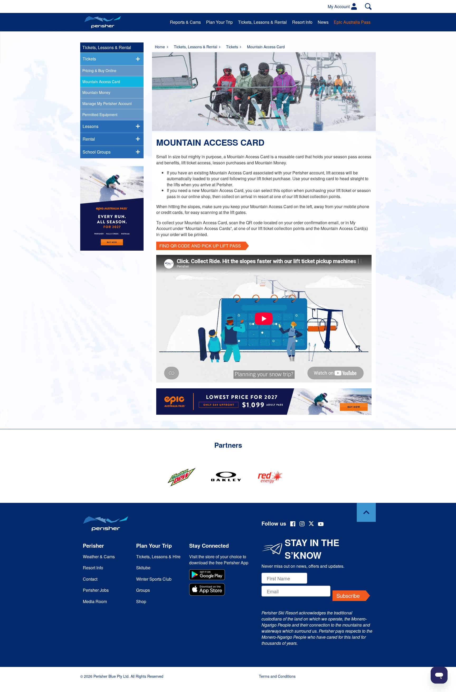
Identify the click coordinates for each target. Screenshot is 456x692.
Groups (143, 590)
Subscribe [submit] (348, 595)
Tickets (232, 46)
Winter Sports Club (154, 579)
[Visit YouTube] (321, 524)
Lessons (90, 126)
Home (160, 46)
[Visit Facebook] (292, 524)
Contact (90, 579)
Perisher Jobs (96, 590)
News (323, 22)
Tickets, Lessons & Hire (158, 556)
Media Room (95, 601)
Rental (89, 139)
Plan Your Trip (219, 22)
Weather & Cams (99, 556)
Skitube (143, 568)
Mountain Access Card (101, 81)
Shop (141, 601)
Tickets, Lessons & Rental (262, 22)
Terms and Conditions (277, 676)
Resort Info (302, 22)
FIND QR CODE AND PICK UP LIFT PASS (200, 246)
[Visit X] (311, 524)
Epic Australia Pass (352, 22)
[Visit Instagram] (302, 524)
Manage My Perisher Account (107, 103)
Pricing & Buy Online (99, 70)
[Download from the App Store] (219, 590)
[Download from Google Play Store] (219, 575)
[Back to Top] (366, 512)
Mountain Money (96, 92)
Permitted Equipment (99, 114)
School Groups (97, 152)
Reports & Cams (185, 22)
